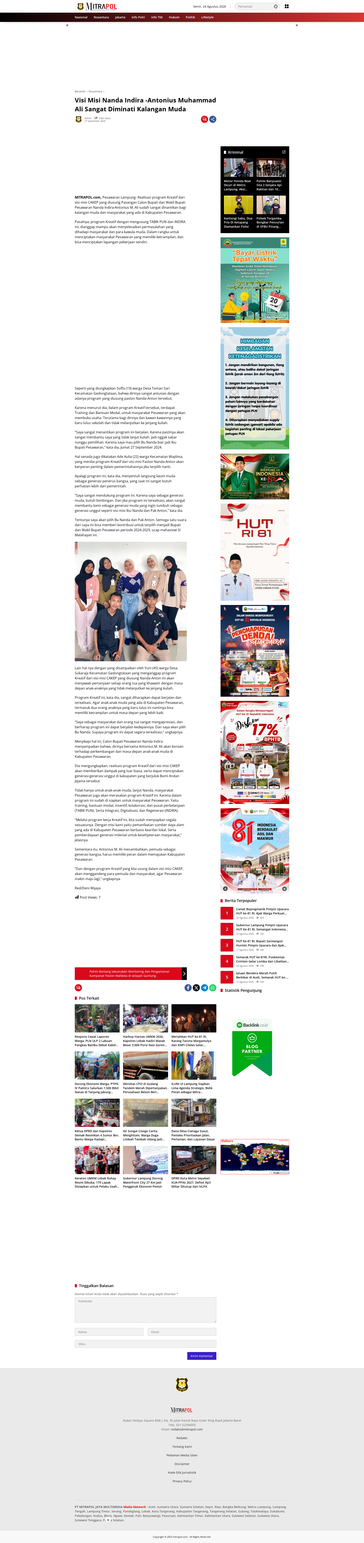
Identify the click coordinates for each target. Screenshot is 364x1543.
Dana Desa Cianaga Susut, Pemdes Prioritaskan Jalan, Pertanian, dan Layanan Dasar (193, 1135)
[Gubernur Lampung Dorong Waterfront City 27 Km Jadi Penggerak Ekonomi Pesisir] (145, 1160)
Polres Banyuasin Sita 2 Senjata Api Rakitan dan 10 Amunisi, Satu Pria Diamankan (270, 185)
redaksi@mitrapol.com (187, 1429)
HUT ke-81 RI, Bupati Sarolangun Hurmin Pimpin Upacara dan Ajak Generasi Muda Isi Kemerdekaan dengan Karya (260, 943)
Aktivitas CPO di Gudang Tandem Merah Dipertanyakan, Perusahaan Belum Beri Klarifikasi (145, 1088)
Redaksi (182, 1438)
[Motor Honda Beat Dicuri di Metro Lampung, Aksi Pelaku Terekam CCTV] (238, 167)
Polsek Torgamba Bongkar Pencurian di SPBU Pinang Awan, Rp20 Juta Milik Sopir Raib (270, 222)
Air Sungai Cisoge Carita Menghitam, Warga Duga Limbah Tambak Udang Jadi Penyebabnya (142, 1135)
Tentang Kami (182, 1447)
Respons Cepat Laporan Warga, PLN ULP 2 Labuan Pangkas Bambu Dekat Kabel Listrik (95, 1041)
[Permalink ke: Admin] (79, 119)
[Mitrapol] (97, 6)
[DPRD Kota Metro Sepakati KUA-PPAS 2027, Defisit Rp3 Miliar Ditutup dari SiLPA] (193, 1160)
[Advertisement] (53, 85)
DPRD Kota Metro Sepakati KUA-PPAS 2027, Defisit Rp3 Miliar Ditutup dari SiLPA (191, 1182)
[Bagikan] (212, 119)
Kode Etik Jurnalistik (182, 1472)
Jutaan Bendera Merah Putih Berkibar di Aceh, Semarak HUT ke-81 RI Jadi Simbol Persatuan (261, 975)
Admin (88, 118)
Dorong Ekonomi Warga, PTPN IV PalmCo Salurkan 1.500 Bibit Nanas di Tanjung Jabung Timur (97, 1088)
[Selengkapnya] (284, 152)
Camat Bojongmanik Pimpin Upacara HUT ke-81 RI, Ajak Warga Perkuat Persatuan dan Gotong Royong (262, 911)
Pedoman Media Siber (182, 1455)
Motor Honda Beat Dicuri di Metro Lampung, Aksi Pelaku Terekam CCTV (237, 185)
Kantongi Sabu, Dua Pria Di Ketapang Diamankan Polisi (238, 222)
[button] (276, 6)
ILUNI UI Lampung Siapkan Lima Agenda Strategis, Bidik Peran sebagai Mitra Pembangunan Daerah (192, 1088)
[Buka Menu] (286, 6)
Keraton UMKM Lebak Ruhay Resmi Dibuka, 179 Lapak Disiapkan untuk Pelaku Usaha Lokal (97, 1182)
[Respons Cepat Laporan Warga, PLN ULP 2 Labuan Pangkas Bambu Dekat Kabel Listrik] (97, 1018)
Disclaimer (182, 1464)
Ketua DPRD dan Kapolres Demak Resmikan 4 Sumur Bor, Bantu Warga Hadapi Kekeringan (97, 1135)
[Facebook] (188, 987)
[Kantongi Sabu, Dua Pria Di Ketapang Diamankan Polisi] (238, 205)
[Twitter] (196, 987)
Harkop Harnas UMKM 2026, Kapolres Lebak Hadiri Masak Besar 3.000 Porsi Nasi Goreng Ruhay (144, 1041)
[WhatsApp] (212, 987)
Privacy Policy (182, 1481)
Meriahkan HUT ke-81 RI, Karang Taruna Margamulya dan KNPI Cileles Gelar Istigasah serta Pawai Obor (191, 1041)
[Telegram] (204, 987)
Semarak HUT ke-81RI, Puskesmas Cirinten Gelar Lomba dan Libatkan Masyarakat (261, 959)
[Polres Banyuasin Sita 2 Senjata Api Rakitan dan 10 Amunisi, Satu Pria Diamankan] (271, 167)
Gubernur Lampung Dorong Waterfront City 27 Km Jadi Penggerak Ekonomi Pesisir (143, 1182)
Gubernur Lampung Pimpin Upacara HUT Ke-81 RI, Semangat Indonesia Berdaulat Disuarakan (262, 927)
